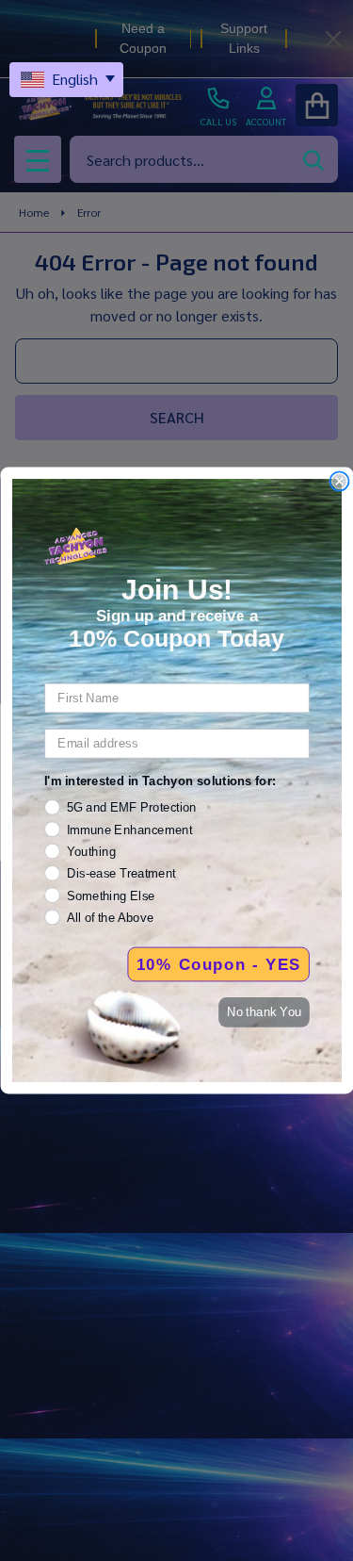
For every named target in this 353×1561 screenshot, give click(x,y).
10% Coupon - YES (218, 964)
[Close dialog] (339, 481)
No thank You (263, 1011)
